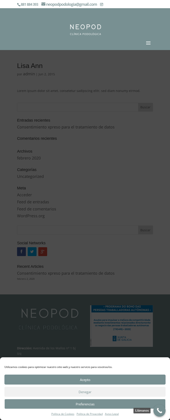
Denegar (85, 392)
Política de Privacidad (90, 414)
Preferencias (85, 404)
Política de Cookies (62, 414)
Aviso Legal (112, 414)
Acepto (85, 379)
